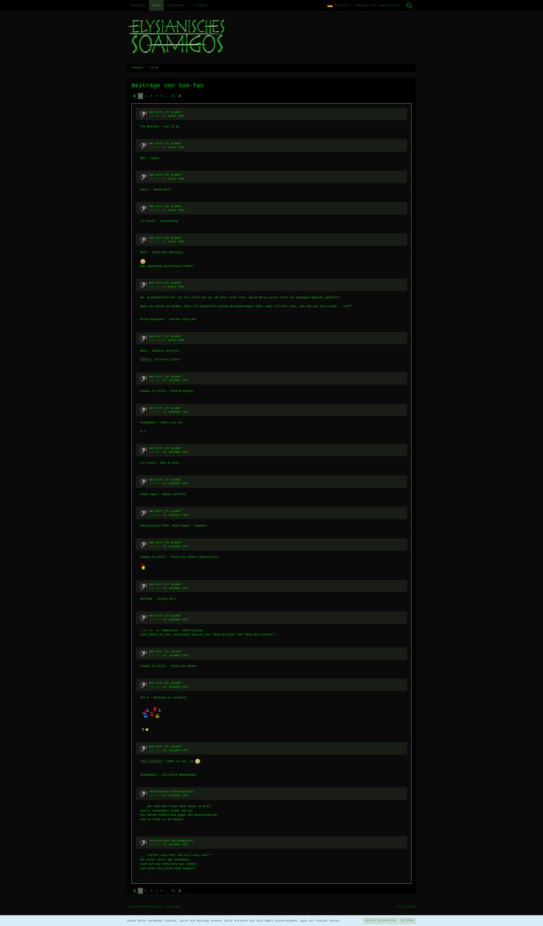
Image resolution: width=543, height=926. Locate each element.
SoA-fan (154, 116)
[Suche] (409, 5)
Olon (146, 359)
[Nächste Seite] (180, 96)
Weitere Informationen (380, 920)
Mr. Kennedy (152, 761)
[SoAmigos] (271, 37)
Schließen (407, 920)
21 (173, 96)
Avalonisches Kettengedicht (171, 791)
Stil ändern (406, 906)
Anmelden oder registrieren (377, 5)
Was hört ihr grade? (165, 112)
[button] (338, 5)
